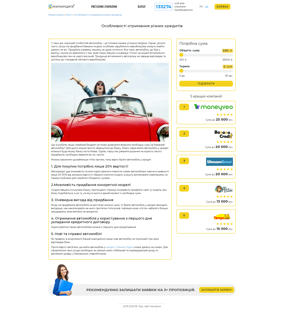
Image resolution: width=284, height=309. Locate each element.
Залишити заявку (216, 289)
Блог (142, 6)
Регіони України (104, 6)
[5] (182, 75)
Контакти (155, 306)
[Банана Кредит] (223, 134)
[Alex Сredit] (223, 189)
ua (206, 6)
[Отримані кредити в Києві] (110, 102)
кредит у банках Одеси (120, 247)
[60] (229, 75)
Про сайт (143, 306)
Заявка (222, 6)
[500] (183, 60)
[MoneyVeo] (213, 107)
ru (201, 6)
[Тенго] (222, 216)
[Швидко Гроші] (219, 162)
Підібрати (206, 83)
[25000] (227, 60)
